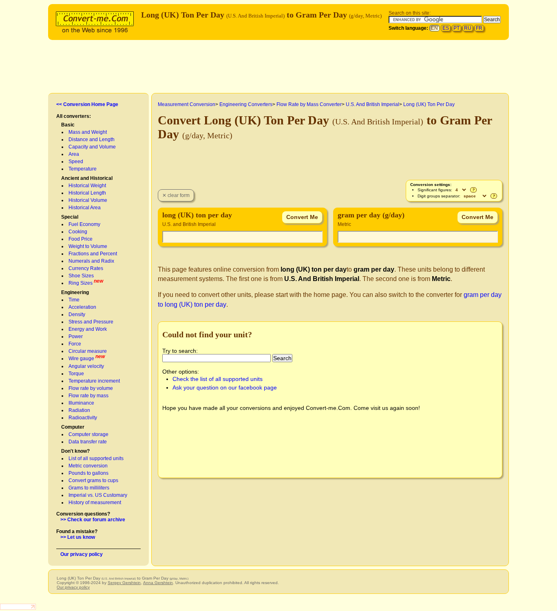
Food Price (81, 239)
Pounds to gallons (88, 473)
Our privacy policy (81, 554)
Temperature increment (94, 381)
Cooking (78, 232)
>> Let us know (77, 537)
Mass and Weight (88, 132)
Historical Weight (87, 185)
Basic (68, 125)
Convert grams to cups (93, 480)
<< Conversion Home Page (87, 104)
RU (467, 28)
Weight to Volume (88, 246)
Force (75, 344)
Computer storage (88, 434)
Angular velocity (86, 366)
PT (456, 28)
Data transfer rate (88, 442)
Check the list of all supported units (217, 379)
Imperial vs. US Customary (98, 495)
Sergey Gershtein (124, 582)
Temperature (83, 169)
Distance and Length (92, 139)
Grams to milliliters (89, 488)
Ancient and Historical (87, 178)
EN (434, 28)
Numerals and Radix (91, 261)
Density (77, 314)
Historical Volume (88, 200)
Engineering (75, 292)
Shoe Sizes (81, 276)
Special (69, 217)
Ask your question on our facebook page (224, 387)
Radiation (79, 410)
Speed (76, 161)
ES (445, 28)
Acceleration (82, 307)
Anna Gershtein (158, 582)
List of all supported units (96, 458)
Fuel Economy (84, 224)
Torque (76, 373)
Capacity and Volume (92, 147)
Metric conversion (88, 466)
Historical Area (85, 207)
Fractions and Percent (93, 254)
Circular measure (88, 351)
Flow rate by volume (91, 388)
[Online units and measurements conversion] (96, 21)
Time (74, 300)
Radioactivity (83, 418)
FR (479, 28)
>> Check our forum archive (92, 519)
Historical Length (87, 193)
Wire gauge (81, 358)
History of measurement (95, 502)
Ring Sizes (81, 283)
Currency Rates (86, 268)
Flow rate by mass (88, 395)
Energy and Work (88, 329)
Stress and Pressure (91, 322)
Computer (72, 427)
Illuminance (81, 403)
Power (76, 336)
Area (74, 154)
